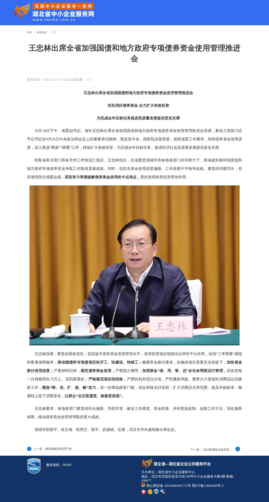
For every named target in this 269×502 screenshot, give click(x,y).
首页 (29, 32)
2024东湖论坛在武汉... (217, 449)
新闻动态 (42, 32)
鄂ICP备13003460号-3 (207, 485)
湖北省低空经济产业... (59, 448)
